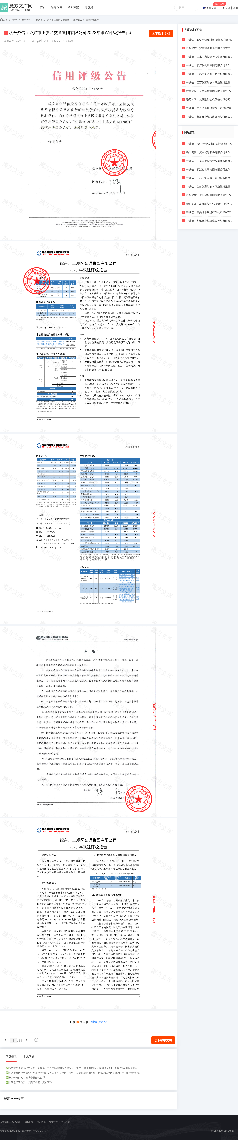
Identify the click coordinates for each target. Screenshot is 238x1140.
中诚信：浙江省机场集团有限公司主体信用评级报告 (210, 65)
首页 (43, 7)
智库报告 (56, 7)
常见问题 (28, 1056)
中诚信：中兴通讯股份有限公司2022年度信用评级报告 (210, 108)
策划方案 (73, 7)
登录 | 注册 (231, 7)
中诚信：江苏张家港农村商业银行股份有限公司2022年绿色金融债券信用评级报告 (210, 82)
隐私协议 (29, 1121)
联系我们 (16, 1121)
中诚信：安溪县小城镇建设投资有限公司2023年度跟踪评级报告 (210, 116)
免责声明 (53, 1121)
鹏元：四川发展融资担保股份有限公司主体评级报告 (210, 99)
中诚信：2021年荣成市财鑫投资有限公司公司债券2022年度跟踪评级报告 (210, 39)
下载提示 (11, 1056)
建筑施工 (90, 7)
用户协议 (41, 1121)
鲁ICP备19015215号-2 (222, 1130)
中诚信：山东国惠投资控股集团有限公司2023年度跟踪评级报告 (210, 56)
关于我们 (4, 1121)
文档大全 (26, 19)
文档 (14, 19)
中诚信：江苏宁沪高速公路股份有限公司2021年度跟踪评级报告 (210, 73)
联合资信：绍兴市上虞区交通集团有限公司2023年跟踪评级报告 (67, 19)
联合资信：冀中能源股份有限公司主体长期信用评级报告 (210, 48)
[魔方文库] (16, 7)
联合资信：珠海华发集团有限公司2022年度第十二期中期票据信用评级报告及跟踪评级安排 (210, 90)
